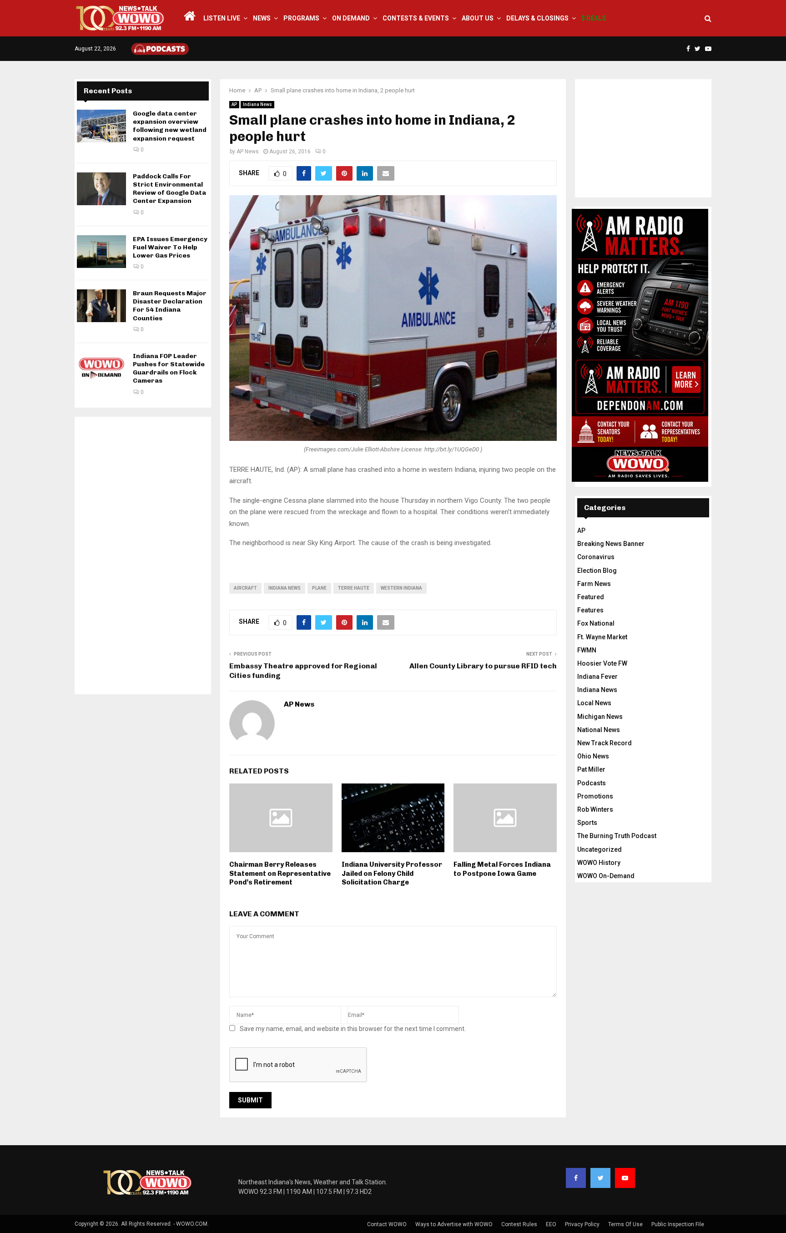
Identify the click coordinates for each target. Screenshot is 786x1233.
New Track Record (604, 743)
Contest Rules (519, 1224)
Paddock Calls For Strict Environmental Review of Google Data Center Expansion (169, 188)
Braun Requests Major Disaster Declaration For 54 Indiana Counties (170, 305)
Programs (301, 18)
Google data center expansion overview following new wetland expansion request (170, 126)
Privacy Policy (582, 1224)
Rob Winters (595, 809)
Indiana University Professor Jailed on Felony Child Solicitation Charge (392, 873)
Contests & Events (416, 18)
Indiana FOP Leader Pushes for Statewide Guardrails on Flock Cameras (169, 368)
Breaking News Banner (611, 543)
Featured (590, 597)
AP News (248, 151)
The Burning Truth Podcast (616, 835)
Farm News (594, 583)
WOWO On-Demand (606, 875)
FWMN (586, 650)
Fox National (596, 623)
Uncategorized (599, 849)
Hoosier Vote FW (602, 663)
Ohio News (593, 756)
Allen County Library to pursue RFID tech (483, 666)
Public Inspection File (677, 1224)
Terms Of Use (625, 1224)
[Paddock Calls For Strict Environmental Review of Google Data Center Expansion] (101, 188)
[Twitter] (600, 1178)
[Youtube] (625, 1178)
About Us (478, 18)
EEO (551, 1224)
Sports (587, 822)
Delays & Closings (537, 18)
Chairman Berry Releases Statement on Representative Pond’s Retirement (280, 873)
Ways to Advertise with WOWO (454, 1224)
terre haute (353, 588)
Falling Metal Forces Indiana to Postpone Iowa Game (502, 869)
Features (590, 610)
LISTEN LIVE (221, 18)
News (262, 18)
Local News (594, 703)
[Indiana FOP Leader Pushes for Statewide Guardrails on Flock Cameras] (101, 368)
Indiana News (257, 104)
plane (319, 588)
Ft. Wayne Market (602, 637)
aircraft (245, 588)
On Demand (351, 18)
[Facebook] (576, 1178)
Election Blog (597, 570)
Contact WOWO (387, 1224)
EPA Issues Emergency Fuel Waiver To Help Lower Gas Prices (170, 247)
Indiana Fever (597, 676)
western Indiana (401, 588)
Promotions (595, 796)
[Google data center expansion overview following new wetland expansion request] (101, 126)
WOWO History (598, 862)
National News (598, 729)
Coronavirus (596, 557)
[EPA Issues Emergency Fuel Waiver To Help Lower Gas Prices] (101, 251)
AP (234, 104)
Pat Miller (591, 769)
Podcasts (591, 783)
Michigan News (600, 716)
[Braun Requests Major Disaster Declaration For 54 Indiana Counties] (101, 305)
